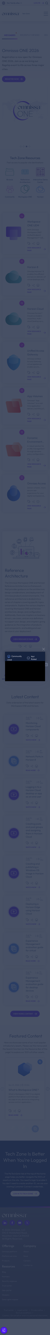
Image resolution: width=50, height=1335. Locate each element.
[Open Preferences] (4, 1330)
